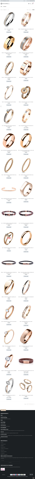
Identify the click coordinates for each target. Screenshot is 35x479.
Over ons (2, 442)
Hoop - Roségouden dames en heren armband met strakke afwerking (8, 199)
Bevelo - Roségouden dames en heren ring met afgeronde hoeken (9, 53)
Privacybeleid (2, 453)
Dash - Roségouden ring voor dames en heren (26, 77)
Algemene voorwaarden (4, 454)
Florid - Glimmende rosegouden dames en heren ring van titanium (9, 151)
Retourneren (2, 450)
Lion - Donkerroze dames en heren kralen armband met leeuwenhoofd (8, 223)
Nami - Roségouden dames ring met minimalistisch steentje (26, 297)
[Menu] (28, 3)
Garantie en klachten (4, 451)
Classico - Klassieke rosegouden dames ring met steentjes (9, 78)
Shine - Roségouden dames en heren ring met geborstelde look (26, 346)
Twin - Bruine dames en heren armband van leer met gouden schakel (26, 371)
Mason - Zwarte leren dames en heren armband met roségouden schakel (26, 273)
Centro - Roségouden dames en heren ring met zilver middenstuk (26, 53)
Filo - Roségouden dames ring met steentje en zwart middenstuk (9, 126)
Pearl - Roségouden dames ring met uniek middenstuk (26, 322)
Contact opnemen (3, 444)
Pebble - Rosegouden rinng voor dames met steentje (8, 346)
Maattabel (2, 445)
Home (1, 6)
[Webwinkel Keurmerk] (3, 469)
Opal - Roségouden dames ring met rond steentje (8, 321)
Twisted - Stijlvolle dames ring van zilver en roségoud (8, 396)
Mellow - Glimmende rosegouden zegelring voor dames (9, 297)
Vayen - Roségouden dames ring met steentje (26, 395)
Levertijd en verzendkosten (4, 448)
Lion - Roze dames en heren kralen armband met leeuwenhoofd (26, 223)
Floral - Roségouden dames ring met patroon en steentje (26, 126)
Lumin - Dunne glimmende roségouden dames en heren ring (26, 248)
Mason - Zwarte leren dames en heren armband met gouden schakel (9, 273)
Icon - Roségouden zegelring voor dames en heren (26, 198)
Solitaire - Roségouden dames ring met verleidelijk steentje (8, 371)
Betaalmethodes (3, 447)
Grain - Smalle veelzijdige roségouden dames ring (9, 174)
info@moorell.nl (3, 423)
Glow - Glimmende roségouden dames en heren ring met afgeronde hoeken (26, 151)
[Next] (33, 404)
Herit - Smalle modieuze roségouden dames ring (26, 174)
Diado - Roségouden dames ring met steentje (9, 101)
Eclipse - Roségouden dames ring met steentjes (26, 101)
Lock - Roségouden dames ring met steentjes (9, 247)
